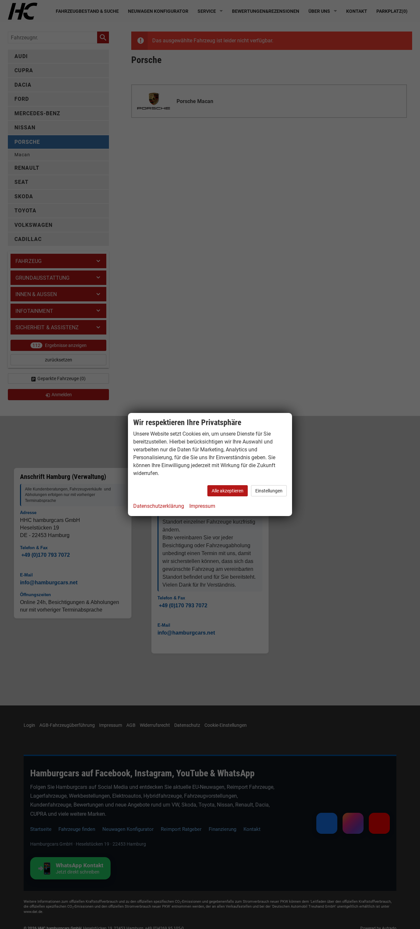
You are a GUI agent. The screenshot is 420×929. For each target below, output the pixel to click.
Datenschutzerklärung (158, 506)
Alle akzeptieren (227, 490)
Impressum (202, 506)
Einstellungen (269, 490)
